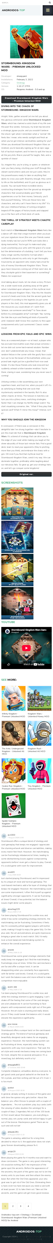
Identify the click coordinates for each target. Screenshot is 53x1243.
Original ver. (26, 474)
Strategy (21, 82)
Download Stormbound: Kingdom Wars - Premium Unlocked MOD (26, 99)
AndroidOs (13, 10)
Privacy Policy (33, 1236)
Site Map (22, 1236)
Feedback (45, 1236)
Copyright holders (19, 1239)
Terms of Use (34, 1239)
